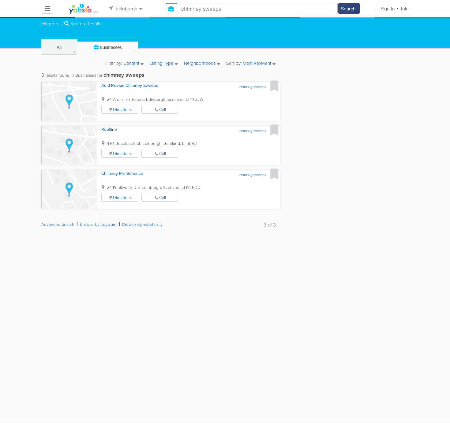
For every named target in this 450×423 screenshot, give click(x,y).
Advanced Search (57, 224)
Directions (122, 109)
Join (404, 8)
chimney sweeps (252, 86)
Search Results (85, 23)
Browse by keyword (98, 224)
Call (162, 109)
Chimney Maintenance (122, 173)
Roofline (109, 129)
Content (132, 63)
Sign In (388, 8)
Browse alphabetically (142, 224)
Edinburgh (125, 8)
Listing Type (162, 63)
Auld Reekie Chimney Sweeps (129, 85)
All (66, 49)
